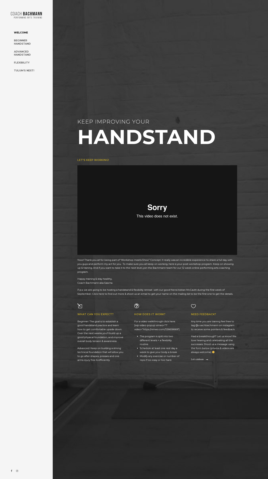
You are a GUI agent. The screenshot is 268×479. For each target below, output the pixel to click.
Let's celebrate (197, 359)
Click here (98, 293)
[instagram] (17, 470)
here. (173, 321)
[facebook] (11, 470)
